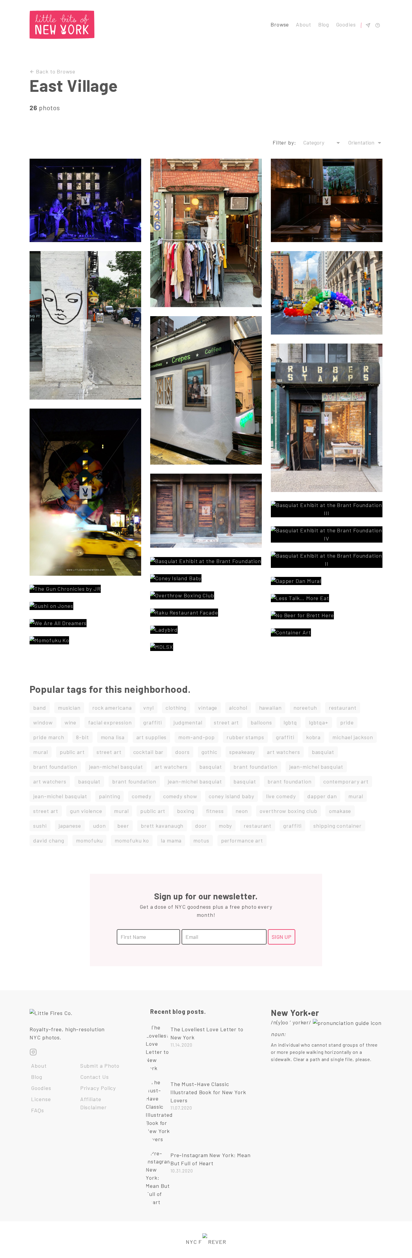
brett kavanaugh (162, 825)
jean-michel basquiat (116, 766)
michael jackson (352, 737)
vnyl (148, 707)
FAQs (37, 1110)
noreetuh (305, 707)
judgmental (187, 722)
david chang (48, 840)
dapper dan (322, 796)
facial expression (110, 722)
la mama (171, 840)
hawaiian (270, 707)
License (41, 1099)
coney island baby (231, 796)
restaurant (343, 707)
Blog (323, 24)
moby (225, 825)
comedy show (180, 796)
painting (109, 796)
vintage (207, 707)
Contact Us (94, 1076)
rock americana (112, 707)
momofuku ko (132, 840)
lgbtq (290, 722)
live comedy (281, 796)
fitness (215, 811)
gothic (209, 752)
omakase (340, 811)
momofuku (89, 840)
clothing (176, 707)
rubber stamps (245, 737)
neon (242, 811)
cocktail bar (148, 752)
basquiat (323, 752)
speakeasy (242, 752)
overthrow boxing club (288, 811)
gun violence (86, 811)
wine (71, 722)
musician (69, 707)
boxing (185, 811)
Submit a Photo (100, 1065)
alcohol (238, 707)
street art (226, 722)
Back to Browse (54, 71)
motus (201, 840)
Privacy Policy (98, 1088)
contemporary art (346, 781)
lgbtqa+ (318, 722)
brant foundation (55, 766)
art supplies (151, 737)
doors (182, 752)
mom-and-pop (196, 737)
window (42, 722)
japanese (70, 825)
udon (99, 825)
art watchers (283, 752)
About (304, 24)
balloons (261, 722)
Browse (280, 24)
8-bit (82, 737)
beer (123, 825)
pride (347, 722)
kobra (313, 737)
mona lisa (113, 737)
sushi (40, 825)
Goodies (346, 24)
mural (40, 752)
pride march (48, 737)
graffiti (152, 722)
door (201, 825)
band (39, 707)
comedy (141, 796)
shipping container (337, 825)
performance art (242, 840)
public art (72, 752)
